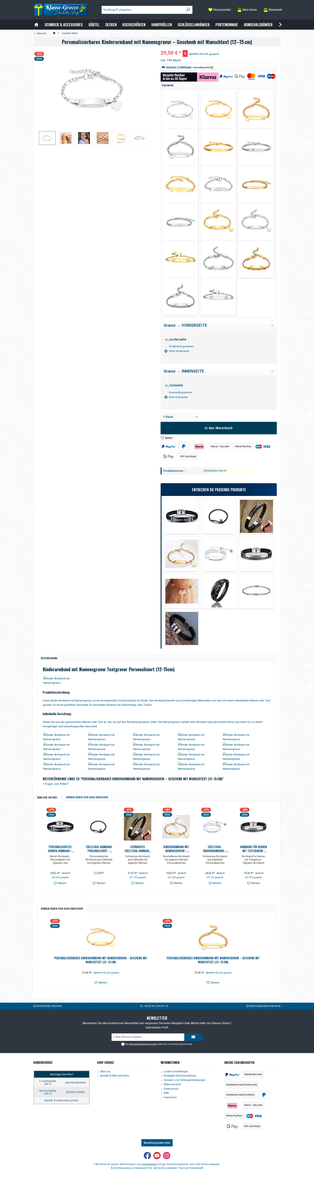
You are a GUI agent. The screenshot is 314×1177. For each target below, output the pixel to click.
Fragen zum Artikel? (56, 784)
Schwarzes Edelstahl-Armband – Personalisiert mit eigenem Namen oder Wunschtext (137, 849)
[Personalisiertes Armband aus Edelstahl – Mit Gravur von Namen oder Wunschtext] (256, 591)
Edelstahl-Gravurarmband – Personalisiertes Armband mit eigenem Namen (215, 849)
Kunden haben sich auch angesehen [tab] (87, 797)
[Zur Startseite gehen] (60, 10)
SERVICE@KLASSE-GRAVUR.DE (265, 1006)
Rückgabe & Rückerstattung (180, 1075)
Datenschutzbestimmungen (143, 1044)
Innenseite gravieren (180, 392)
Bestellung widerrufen (157, 1142)
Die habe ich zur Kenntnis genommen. (159, 1044)
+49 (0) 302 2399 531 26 (156, 1006)
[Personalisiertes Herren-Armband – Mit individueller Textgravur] (181, 516)
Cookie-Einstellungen (176, 1071)
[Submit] (193, 1037)
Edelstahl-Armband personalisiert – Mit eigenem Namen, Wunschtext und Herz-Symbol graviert (99, 849)
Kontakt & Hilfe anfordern (114, 1075)
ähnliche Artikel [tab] (47, 797)
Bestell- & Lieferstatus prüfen (61, 1100)
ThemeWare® (196, 1168)
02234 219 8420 (75, 1092)
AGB (166, 1092)
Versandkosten (149, 1164)
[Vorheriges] (42, 848)
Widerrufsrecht (172, 1084)
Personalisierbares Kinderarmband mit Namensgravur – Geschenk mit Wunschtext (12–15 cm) (100, 960)
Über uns (105, 1071)
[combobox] (143, 10)
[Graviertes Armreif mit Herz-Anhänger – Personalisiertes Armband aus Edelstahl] (181, 591)
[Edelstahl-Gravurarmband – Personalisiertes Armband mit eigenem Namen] (219, 553)
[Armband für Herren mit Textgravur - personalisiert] (256, 553)
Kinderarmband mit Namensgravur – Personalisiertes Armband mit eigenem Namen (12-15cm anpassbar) (176, 849)
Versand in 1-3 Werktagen (178, 67)
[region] (93, 97)
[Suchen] (188, 10)
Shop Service (105, 1062)
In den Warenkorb (219, 428)
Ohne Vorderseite (179, 351)
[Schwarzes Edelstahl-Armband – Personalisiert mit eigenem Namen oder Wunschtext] (256, 516)
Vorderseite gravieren (181, 346)
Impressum (170, 1097)
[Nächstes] (272, 848)
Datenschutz (171, 1088)
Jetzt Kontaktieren (75, 1082)
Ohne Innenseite (178, 397)
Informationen (170, 1062)
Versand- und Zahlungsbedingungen (185, 1080)
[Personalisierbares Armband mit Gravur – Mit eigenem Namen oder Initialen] (181, 628)
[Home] (36, 24)
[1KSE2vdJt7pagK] (93, 89)
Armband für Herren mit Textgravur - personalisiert (253, 849)
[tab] (49, 658)
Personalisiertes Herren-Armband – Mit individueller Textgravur (60, 849)
